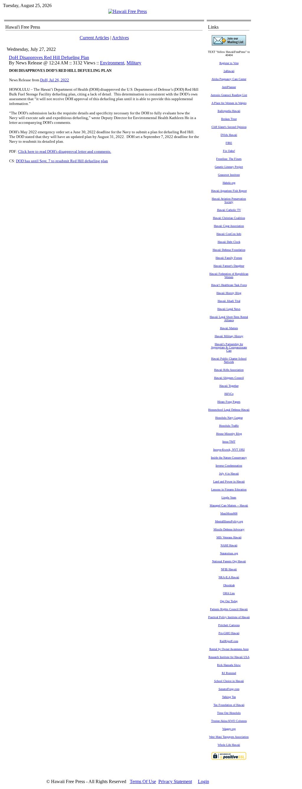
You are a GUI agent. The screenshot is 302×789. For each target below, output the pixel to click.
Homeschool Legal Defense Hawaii (229, 409)
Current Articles (94, 37)
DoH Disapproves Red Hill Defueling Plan (49, 57)
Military (134, 62)
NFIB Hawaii (229, 569)
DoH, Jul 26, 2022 (54, 80)
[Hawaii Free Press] (127, 11)
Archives (120, 37)
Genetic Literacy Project (229, 166)
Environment (112, 62)
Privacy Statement (175, 781)
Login (203, 781)
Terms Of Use (143, 781)
